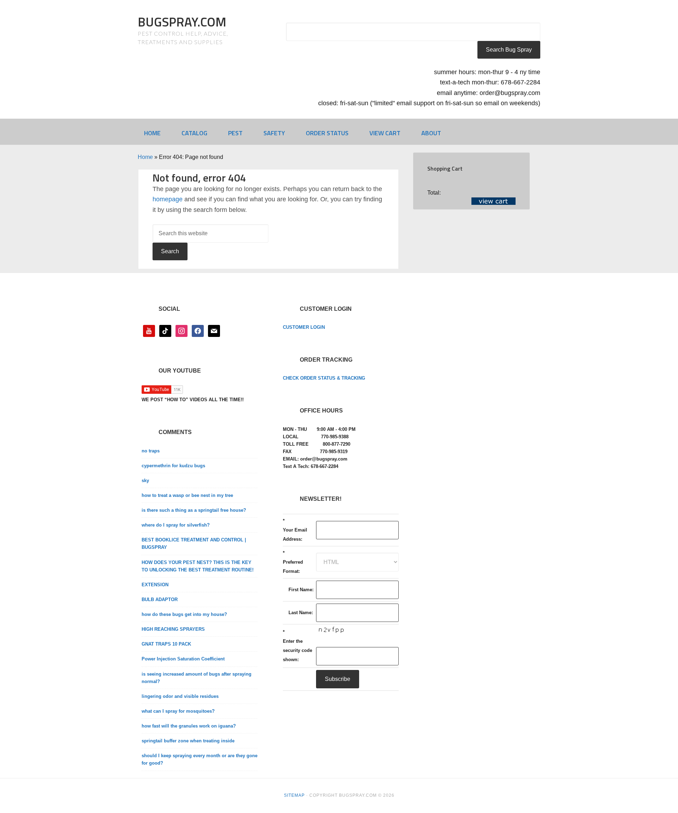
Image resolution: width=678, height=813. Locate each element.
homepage (168, 199)
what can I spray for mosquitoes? (178, 711)
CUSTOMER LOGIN (304, 327)
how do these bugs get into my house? (184, 614)
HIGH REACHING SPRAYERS (173, 629)
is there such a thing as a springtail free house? (194, 510)
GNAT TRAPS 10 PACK (166, 644)
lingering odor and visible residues (180, 696)
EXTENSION (155, 584)
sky (145, 480)
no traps (151, 450)
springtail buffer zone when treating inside (188, 740)
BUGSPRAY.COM (182, 21)
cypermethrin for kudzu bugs (173, 465)
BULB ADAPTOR (160, 599)
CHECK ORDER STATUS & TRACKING (324, 378)
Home (145, 157)
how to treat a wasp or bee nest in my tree (187, 495)
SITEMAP (294, 795)
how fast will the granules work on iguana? (189, 726)
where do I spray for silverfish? (176, 525)
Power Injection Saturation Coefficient (183, 658)
